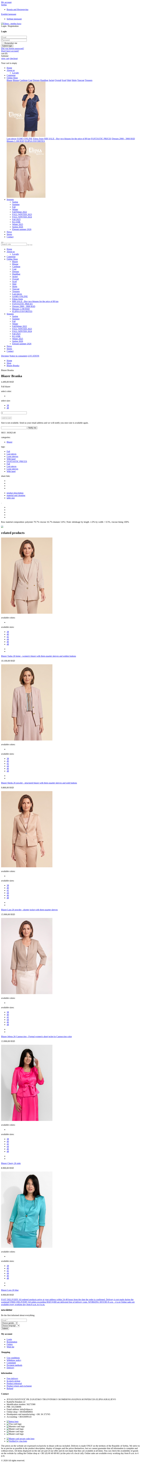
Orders (10, 1344)
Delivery (10, 1368)
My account (6, 2)
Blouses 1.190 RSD (15, 141)
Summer (16, 204)
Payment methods (14, 1365)
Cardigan (24, 80)
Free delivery (12, 1378)
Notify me (32, 428)
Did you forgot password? (12, 48)
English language (8, 14)
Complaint (11, 1363)
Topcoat (80, 80)
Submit (5, 1328)
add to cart (6, 418)
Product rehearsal (14, 1383)
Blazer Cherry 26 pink (11, 1163)
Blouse (16, 80)
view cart (5, 58)
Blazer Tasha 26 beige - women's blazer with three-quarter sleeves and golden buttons (38, 656)
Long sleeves (12, 456)
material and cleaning (16, 495)
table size (11, 498)
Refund (10, 1388)
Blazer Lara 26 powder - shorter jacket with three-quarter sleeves (29, 910)
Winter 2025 (17, 224)
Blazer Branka (13, 365)
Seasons (10, 199)
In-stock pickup (13, 1381)
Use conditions (13, 1358)
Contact (10, 237)
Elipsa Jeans (38, 138)
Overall (58, 80)
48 (8, 408)
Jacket (51, 80)
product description (15, 493)
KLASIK (16, 222)
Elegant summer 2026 (21, 229)
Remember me (10, 43)
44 (8, 639)
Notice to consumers (18, 356)
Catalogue (11, 75)
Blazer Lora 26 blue (10, 1290)
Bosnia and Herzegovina (17, 9)
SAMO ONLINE (24, 138)
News (9, 232)
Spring (15, 202)
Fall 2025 (16, 219)
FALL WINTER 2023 (22, 214)
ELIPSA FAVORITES (35, 141)
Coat (30, 80)
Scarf (64, 80)
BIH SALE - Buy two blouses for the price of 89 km (67, 138)
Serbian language (14, 19)
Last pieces (11, 138)
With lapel (11, 459)
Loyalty (15, 73)
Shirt (69, 80)
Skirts (74, 80)
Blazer (9, 80)
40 (8, 634)
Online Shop (12, 78)
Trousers (88, 80)
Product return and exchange (19, 1386)
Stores (9, 234)
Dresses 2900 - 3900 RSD (123, 138)
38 (8, 405)
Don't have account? (10, 51)
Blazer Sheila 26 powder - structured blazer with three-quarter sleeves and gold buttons (39, 783)
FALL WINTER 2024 (22, 217)
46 (8, 642)
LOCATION (33, 356)
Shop (9, 363)
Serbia (4, 5)
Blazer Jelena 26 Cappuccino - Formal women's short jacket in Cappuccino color (36, 1036)
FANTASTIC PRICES (101, 138)
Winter (15, 209)
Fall (14, 207)
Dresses (36, 80)
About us (11, 70)
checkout (14, 58)
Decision (5, 356)
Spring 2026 (17, 227)
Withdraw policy (14, 1360)
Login (9, 1339)
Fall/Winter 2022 (19, 212)
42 (8, 637)
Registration (12, 1342)
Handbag (44, 80)
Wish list (10, 1347)
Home (9, 68)
